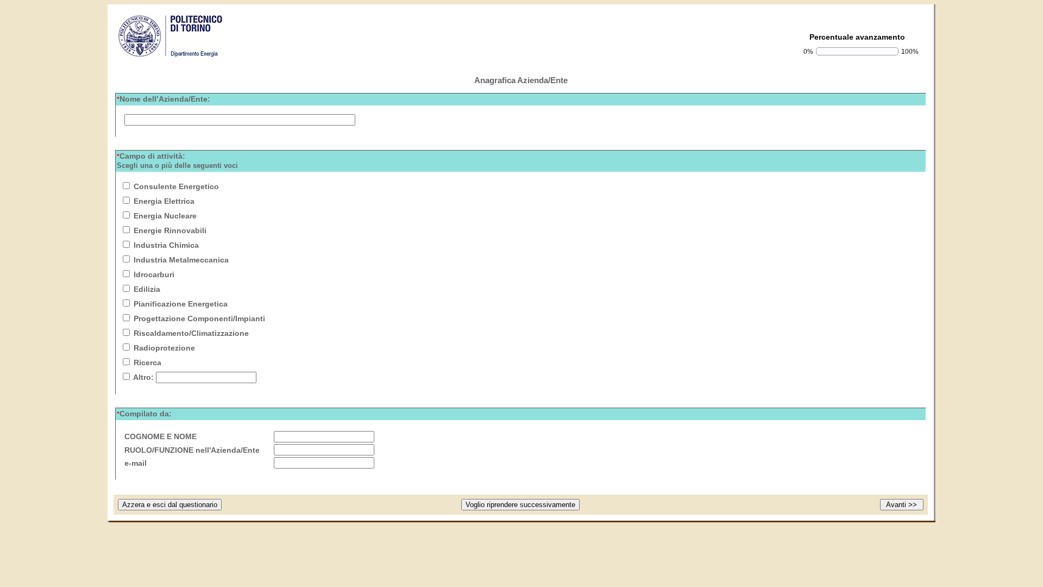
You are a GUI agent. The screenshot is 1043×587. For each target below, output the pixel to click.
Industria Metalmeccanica (181, 259)
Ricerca (147, 362)
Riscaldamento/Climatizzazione (191, 333)
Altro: (143, 377)
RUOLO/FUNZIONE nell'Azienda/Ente (192, 450)
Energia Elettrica (164, 201)
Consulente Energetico (176, 186)
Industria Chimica (166, 245)
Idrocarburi (154, 274)
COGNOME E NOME (160, 436)
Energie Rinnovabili (170, 230)
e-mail (135, 463)
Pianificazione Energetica (181, 303)
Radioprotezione (164, 348)
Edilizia (147, 289)
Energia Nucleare (165, 215)
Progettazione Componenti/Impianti (199, 318)
